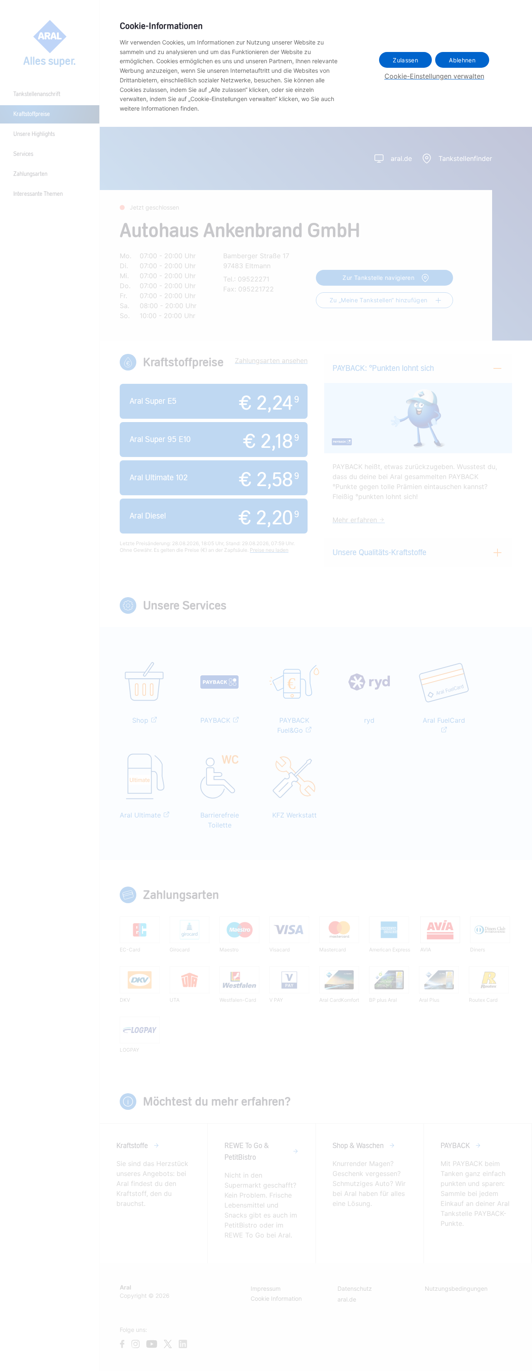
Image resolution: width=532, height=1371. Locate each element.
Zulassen (405, 60)
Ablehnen (462, 60)
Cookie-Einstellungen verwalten (434, 76)
